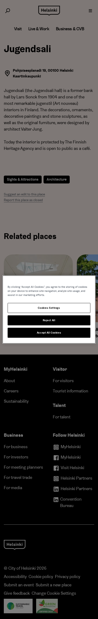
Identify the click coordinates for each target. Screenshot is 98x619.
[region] (48, 309)
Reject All (49, 320)
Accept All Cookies (49, 332)
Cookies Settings (49, 308)
